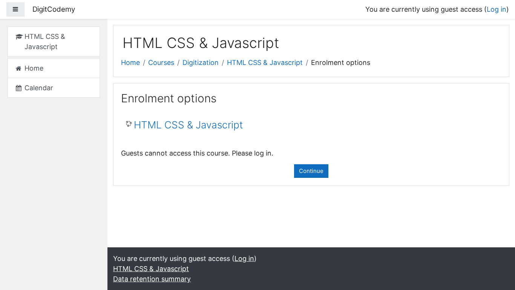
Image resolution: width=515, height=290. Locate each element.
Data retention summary (152, 279)
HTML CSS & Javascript (265, 62)
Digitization (200, 62)
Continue (311, 170)
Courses (161, 62)
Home (130, 62)
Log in (496, 9)
